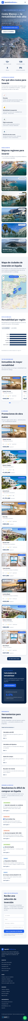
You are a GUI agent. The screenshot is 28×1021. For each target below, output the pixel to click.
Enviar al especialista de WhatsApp (14, 931)
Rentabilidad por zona (6, 964)
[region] (14, 31)
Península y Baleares (14, 276)
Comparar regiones (6, 991)
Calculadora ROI (5, 966)
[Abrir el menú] (25, 2)
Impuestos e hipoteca (6, 979)
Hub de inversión (5, 970)
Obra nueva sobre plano (7, 962)
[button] (3, 277)
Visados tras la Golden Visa (7, 981)
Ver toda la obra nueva (14, 658)
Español (4, 1017)
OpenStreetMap (23, 308)
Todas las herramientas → (8, 727)
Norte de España (5, 993)
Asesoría (3, 1008)
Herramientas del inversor (7, 1001)
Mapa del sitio (4, 995)
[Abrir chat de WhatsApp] (25, 1018)
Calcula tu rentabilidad (8, 31)
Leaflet (17, 308)
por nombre (14, 328)
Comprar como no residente (7, 977)
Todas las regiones (5, 989)
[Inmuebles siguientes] (25, 374)
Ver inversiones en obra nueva (10, 27)
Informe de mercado (6, 968)
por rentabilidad (5, 328)
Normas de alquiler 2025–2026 (8, 983)
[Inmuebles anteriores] (22, 374)
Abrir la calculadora (10, 685)
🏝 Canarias (22, 276)
